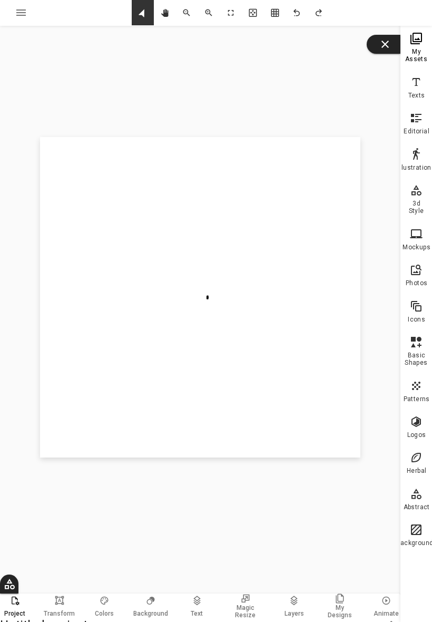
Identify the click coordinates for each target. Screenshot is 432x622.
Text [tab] (197, 613)
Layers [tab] (294, 613)
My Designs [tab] (340, 611)
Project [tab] (14, 613)
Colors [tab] (104, 613)
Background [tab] (150, 613)
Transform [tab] (59, 606)
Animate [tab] (386, 613)
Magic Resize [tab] (245, 611)
